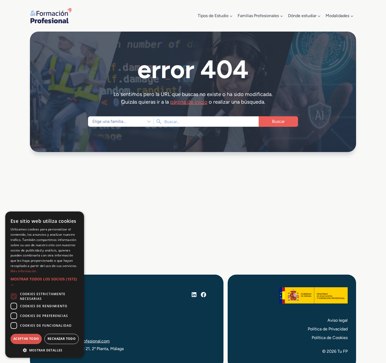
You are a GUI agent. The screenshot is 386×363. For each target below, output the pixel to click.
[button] (45, 281)
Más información (23, 271)
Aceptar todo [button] (26, 338)
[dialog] (44, 284)
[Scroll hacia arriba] (372, 334)
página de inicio (188, 102)
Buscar (278, 121)
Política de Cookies (330, 337)
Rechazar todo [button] (62, 338)
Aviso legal (337, 320)
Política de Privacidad (328, 328)
